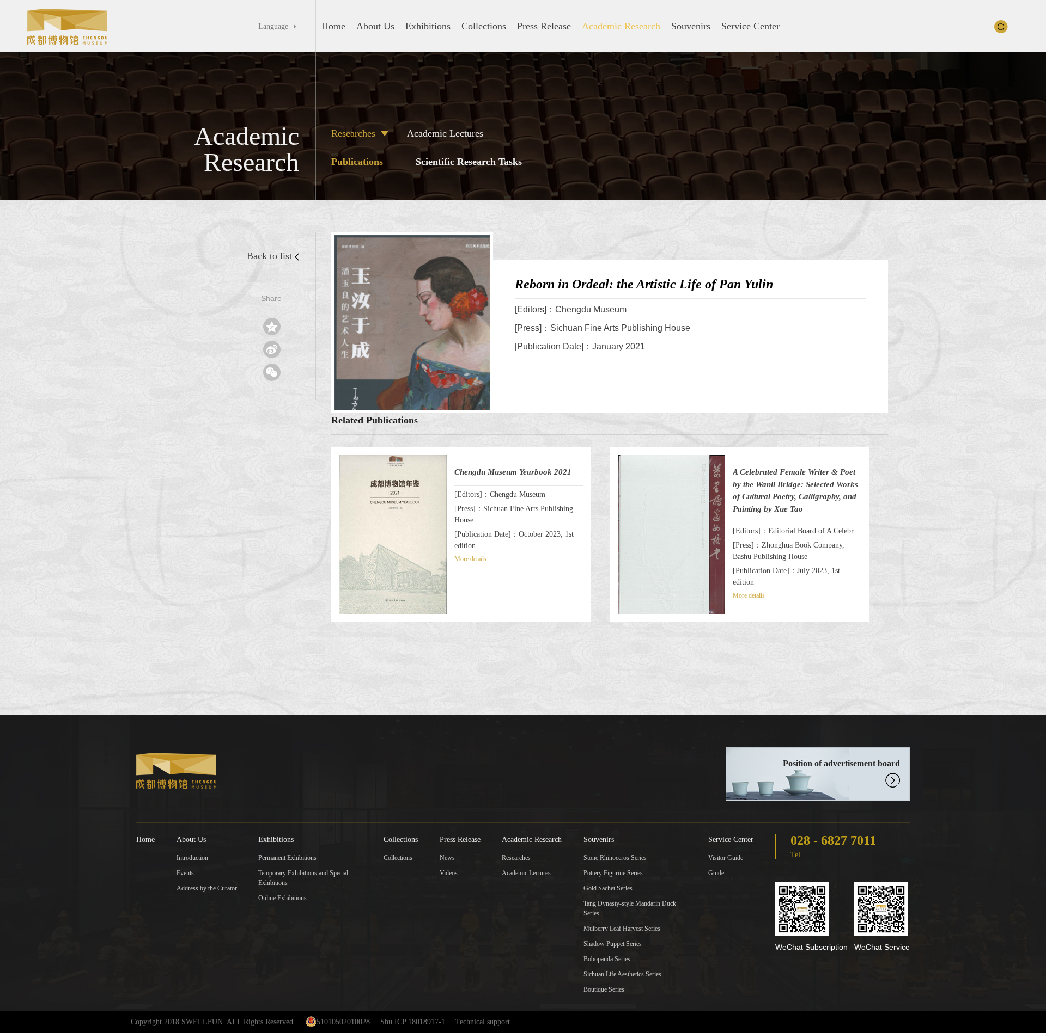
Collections (483, 26)
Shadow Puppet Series (612, 944)
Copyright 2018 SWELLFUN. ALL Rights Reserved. (213, 1022)
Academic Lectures (445, 133)
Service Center (750, 26)
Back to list (269, 255)
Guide (716, 873)
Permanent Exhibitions (287, 858)
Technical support (482, 1022)
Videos (449, 873)
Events (185, 873)
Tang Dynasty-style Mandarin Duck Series (629, 908)
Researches (353, 133)
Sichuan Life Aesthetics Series (622, 974)
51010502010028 (343, 1022)
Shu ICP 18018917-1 (412, 1022)
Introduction (192, 858)
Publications (357, 161)
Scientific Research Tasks (469, 161)
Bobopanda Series (606, 959)
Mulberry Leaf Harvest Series (621, 928)
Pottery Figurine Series (613, 873)
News (447, 858)
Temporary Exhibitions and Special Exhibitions (303, 878)
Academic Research (621, 26)
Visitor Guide (725, 858)
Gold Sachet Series (608, 888)
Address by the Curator (207, 888)
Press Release (544, 26)
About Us (375, 26)
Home (333, 26)
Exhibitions (428, 26)
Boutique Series (603, 989)
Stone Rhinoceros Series (615, 858)
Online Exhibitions (282, 898)
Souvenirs (690, 26)
